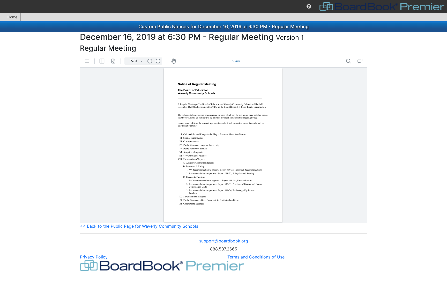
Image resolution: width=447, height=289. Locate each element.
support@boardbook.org (223, 240)
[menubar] (223, 6)
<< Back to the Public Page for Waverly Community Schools (139, 226)
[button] (308, 6)
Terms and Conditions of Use (256, 257)
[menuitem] (308, 6)
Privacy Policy (94, 257)
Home (12, 17)
